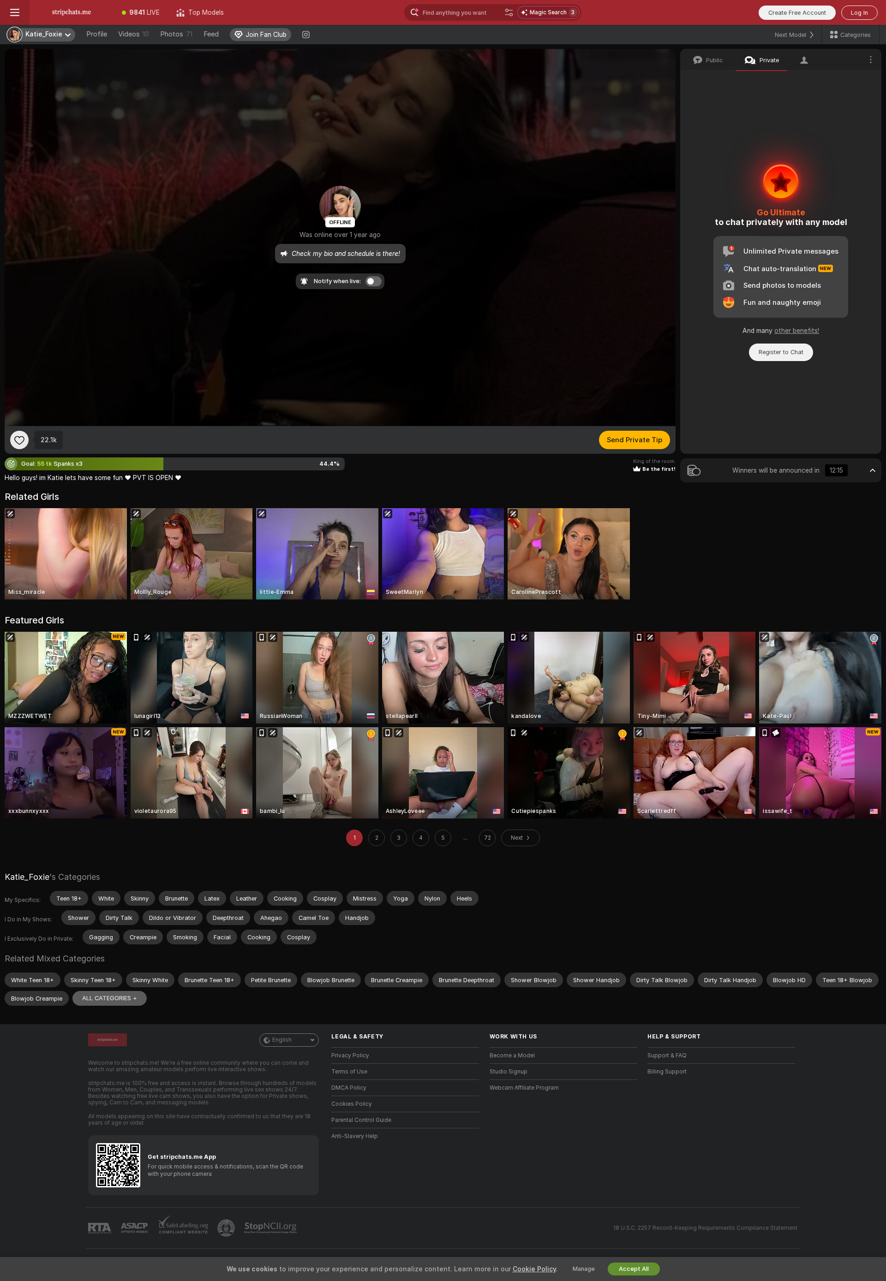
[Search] (509, 12)
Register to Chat (781, 352)
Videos (133, 34)
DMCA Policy (348, 1088)
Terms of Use (349, 1071)
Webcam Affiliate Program (524, 1088)
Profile (96, 34)
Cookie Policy (534, 1269)
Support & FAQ (667, 1055)
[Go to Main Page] (72, 12)
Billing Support (667, 1071)
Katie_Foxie (27, 877)
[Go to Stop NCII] (271, 1228)
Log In (859, 12)
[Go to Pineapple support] (227, 1228)
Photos (176, 34)
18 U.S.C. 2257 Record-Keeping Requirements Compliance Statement (705, 1228)
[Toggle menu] (15, 12)
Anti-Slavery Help (354, 1136)
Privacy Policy (350, 1055)
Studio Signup (508, 1071)
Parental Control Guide (361, 1120)
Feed (211, 34)
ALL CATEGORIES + (109, 998)
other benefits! (796, 330)
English (282, 1040)
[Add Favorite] (19, 440)
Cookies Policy (351, 1104)
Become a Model (512, 1055)
